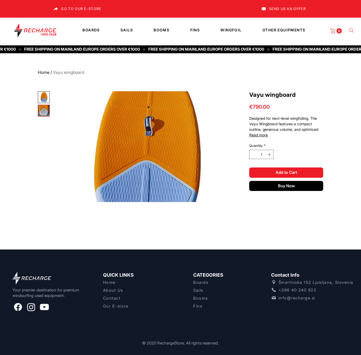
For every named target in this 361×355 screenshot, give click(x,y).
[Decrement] (253, 154)
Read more (258, 135)
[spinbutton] (261, 154)
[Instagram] (31, 307)
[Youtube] (44, 307)
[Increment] (270, 154)
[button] (336, 30)
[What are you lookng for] (351, 30)
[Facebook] (18, 307)
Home (43, 72)
